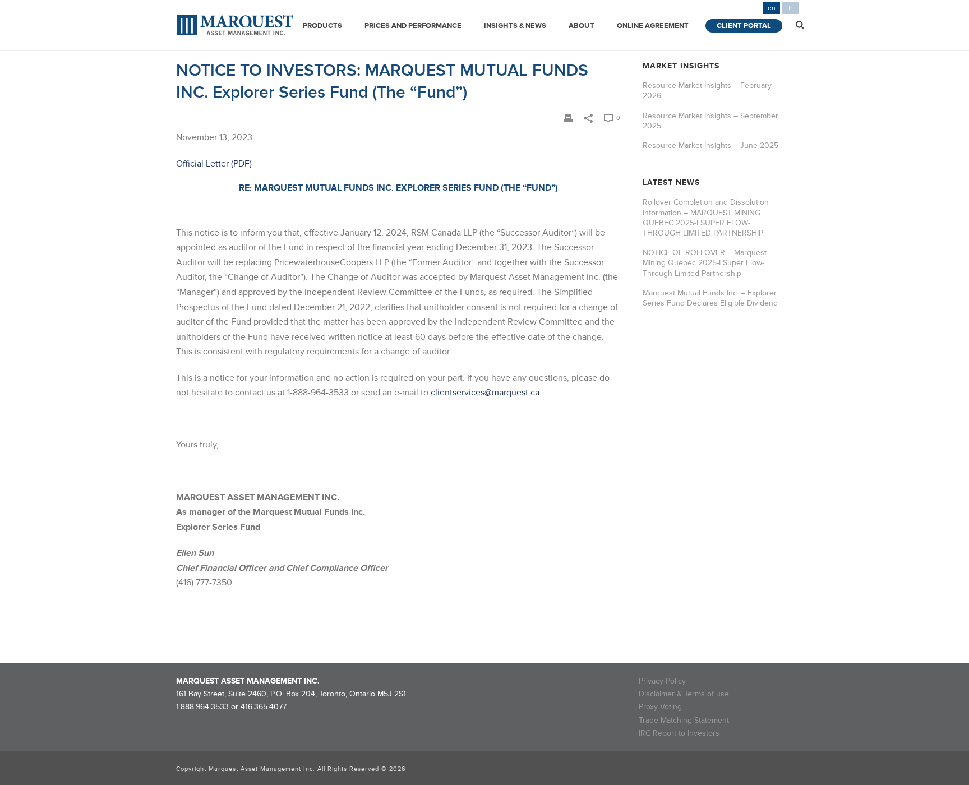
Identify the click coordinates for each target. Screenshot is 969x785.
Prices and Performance (413, 25)
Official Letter (202, 163)
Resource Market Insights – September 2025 (710, 121)
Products (322, 25)
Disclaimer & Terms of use (684, 694)
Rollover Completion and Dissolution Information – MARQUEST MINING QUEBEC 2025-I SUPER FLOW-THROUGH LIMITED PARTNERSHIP (706, 217)
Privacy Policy (662, 681)
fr (790, 8)
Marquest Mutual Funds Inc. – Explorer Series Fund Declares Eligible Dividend (710, 298)
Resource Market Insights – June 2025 (710, 145)
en (772, 8)
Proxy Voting (660, 707)
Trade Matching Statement (684, 720)
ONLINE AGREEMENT (653, 25)
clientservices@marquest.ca (485, 392)
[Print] (568, 117)
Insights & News (515, 25)
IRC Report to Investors (679, 733)
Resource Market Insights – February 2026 (707, 90)
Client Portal (744, 25)
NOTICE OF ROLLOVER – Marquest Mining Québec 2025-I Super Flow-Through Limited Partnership (705, 263)
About (581, 25)
